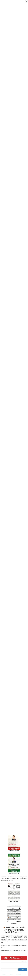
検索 (23, 969)
